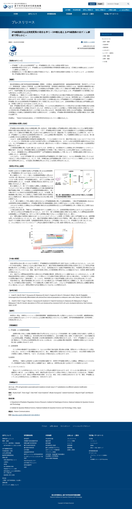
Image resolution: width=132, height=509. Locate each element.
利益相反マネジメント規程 (10, 468)
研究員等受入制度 (51, 445)
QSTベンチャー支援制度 (53, 449)
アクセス (44, 426)
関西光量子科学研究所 (30, 443)
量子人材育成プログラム (52, 447)
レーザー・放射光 (108, 53)
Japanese (92, 4)
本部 (25, 467)
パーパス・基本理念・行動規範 (11, 443)
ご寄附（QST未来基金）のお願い (11, 480)
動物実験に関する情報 (9, 475)
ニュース (69, 443)
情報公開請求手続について (10, 459)
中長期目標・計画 (7, 451)
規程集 (5, 464)
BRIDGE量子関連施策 (52, 458)
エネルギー (106, 50)
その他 (105, 61)
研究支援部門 (28, 465)
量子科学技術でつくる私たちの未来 (12, 445)
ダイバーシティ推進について (10, 485)
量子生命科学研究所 (29, 445)
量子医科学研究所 (29, 447)
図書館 (92, 445)
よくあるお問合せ (124, 10)
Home (16, 14)
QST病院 (67, 10)
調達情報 (69, 447)
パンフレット (93, 441)
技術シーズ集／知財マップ (96, 447)
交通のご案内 (71, 449)
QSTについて (32, 14)
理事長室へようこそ (8, 438)
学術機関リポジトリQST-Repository (99, 459)
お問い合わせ (54, 426)
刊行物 (91, 438)
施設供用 (48, 441)
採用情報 (69, 445)
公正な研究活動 (6, 453)
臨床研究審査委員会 (8, 455)
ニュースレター (94, 443)
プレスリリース (107, 34)
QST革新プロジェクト (30, 462)
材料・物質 (106, 58)
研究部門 (26, 438)
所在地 (4, 478)
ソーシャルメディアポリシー (81, 426)
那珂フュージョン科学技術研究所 (33, 454)
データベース (92, 453)
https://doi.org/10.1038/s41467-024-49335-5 (26, 415)
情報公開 (4, 457)
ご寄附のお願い (112, 10)
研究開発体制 (51, 14)
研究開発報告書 (93, 451)
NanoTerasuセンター (30, 460)
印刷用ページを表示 (89, 42)
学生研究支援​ (76, 10)
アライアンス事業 (51, 452)
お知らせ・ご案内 (88, 14)
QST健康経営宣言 (7, 448)
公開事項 (6, 462)
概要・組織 (5, 441)
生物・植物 (106, 56)
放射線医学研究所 (29, 452)
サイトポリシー (65, 426)
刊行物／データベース (111, 14)
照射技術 (105, 47)
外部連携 (69, 14)
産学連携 (48, 443)
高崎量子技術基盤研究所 (31, 441)
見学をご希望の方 (88, 10)
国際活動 (4, 482)
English (100, 4)
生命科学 (105, 44)
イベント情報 (71, 441)
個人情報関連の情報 (8, 466)
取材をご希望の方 (101, 10)
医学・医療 (106, 41)
